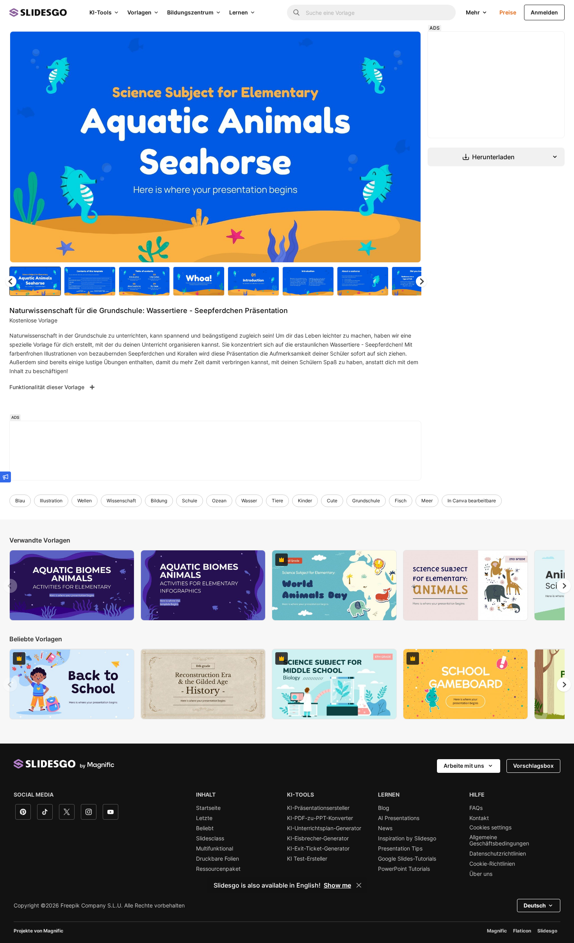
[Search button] (296, 12)
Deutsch (535, 905)
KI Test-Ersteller (307, 859)
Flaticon (522, 931)
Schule (189, 501)
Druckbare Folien (217, 859)
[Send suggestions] (5, 477)
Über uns (480, 874)
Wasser (249, 501)
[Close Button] (359, 885)
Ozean (219, 501)
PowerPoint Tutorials (404, 869)
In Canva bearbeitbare (471, 501)
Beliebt (205, 828)
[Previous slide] (10, 586)
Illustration (51, 501)
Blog (383, 808)
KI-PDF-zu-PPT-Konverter (320, 818)
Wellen (84, 501)
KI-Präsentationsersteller (318, 808)
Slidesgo (547, 931)
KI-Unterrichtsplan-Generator (324, 828)
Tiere (277, 501)
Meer (427, 501)
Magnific (497, 931)
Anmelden (544, 12)
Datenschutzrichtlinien (497, 853)
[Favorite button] (387, 44)
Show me (337, 885)
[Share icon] (407, 44)
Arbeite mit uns (464, 765)
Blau (20, 501)
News (385, 828)
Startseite (208, 808)
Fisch (400, 501)
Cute (332, 501)
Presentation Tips (400, 848)
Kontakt (479, 818)
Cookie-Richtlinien (492, 864)
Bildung (159, 501)
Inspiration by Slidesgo (407, 838)
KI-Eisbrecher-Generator (318, 838)
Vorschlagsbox (533, 765)
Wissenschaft (121, 501)
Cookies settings (490, 827)
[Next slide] (409, 147)
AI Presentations (398, 818)
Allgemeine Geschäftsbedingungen (499, 840)
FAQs (476, 808)
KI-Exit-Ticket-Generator (318, 848)
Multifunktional (214, 848)
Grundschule (366, 501)
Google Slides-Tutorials (407, 859)
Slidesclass (210, 838)
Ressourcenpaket (218, 869)
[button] (421, 281)
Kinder (305, 501)
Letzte (204, 818)
